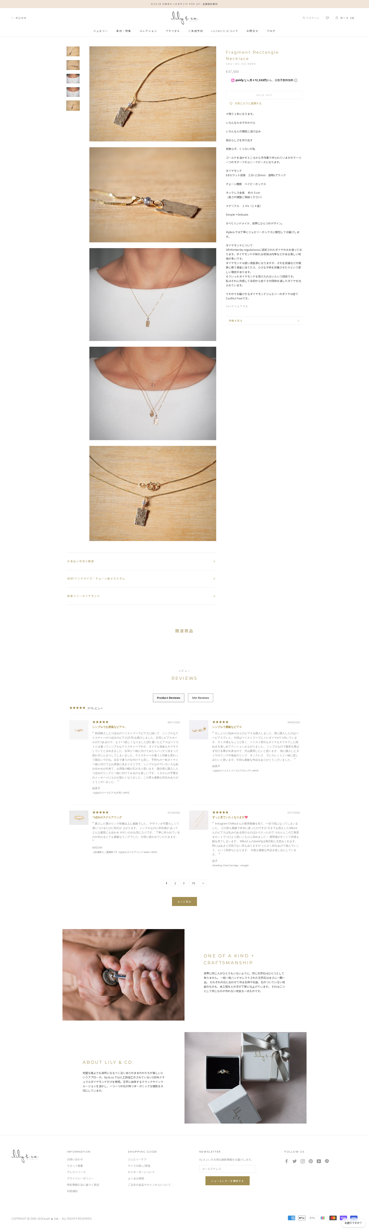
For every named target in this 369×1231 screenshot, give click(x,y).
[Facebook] (253, 305)
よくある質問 (136, 1178)
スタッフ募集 (75, 1166)
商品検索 (20, 17)
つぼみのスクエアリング (107, 817)
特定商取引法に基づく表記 (83, 1185)
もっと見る (184, 901)
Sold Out (264, 95)
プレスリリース (76, 1172)
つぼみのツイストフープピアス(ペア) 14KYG (235, 770)
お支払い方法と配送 (80, 561)
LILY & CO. (52, 1218)
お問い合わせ (75, 1159)
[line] (327, 1161)
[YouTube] (319, 1161)
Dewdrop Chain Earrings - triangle (230, 865)
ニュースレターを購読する (227, 1180)
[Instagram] (303, 1161)
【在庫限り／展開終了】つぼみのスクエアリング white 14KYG (124, 852)
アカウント (312, 17)
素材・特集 (123, 30)
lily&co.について (225, 30)
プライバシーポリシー (80, 1178)
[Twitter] (260, 305)
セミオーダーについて (141, 1172)
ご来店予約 (195, 30)
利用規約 (72, 1191)
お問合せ (252, 30)
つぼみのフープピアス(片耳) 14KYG (110, 792)
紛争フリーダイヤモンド (83, 596)
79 (193, 883)
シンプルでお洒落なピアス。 (109, 727)
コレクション (148, 30)
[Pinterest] (267, 305)
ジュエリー (100, 30)
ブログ (271, 30)
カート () (346, 18)
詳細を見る (236, 320)
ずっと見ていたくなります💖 (230, 817)
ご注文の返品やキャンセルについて (149, 1185)
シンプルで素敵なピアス (227, 727)
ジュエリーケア (137, 1159)
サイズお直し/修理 (139, 1166)
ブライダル (172, 30)
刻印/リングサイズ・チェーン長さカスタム (96, 578)
